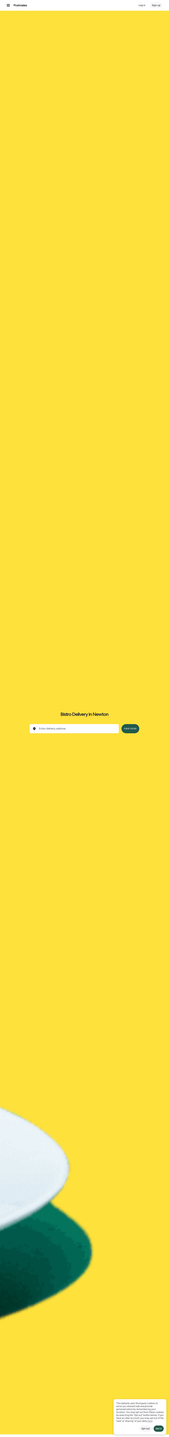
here (149, 1421)
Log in (142, 5)
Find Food (130, 729)
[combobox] (77, 728)
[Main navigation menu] (8, 5)
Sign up (156, 5)
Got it (159, 1428)
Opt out (145, 1428)
